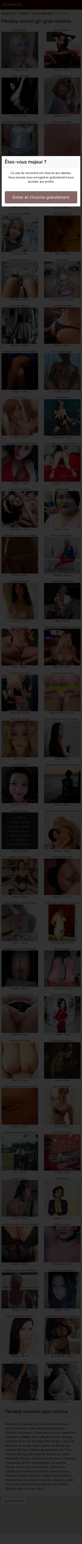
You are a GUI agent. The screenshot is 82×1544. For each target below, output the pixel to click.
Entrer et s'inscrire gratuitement (41, 197)
